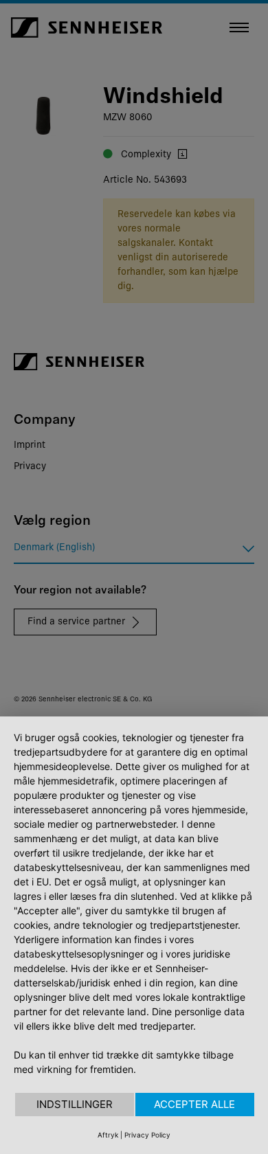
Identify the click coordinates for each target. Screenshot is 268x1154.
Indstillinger (74, 1104)
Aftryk (108, 1135)
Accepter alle (194, 1104)
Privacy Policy (147, 1135)
